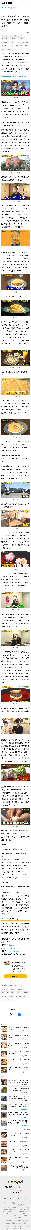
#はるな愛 (11, 45)
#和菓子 (19, 42)
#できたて (25, 42)
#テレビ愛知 (5, 38)
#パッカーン (21, 38)
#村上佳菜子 (19, 45)
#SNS (3, 49)
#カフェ (26, 45)
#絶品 (14, 49)
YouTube (16, 951)
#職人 (8, 49)
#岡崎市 (4, 45)
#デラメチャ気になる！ (15, 35)
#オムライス (5, 42)
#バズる (12, 42)
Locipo (9, 951)
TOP (2, 7)
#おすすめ (4, 35)
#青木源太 (13, 38)
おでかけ (7, 7)
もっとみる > (27, 1129)
